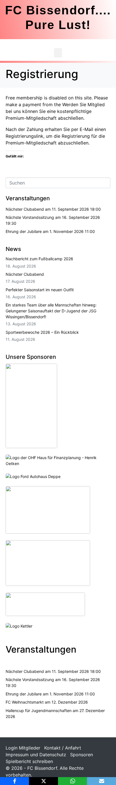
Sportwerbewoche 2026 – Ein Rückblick (42, 332)
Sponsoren (81, 754)
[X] (43, 781)
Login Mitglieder (23, 748)
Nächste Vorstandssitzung (30, 217)
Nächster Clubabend (25, 209)
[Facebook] (14, 781)
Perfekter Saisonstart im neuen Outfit (40, 289)
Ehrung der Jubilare (24, 231)
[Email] (101, 781)
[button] (58, 52)
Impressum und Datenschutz (36, 754)
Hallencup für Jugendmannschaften (39, 710)
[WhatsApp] (72, 781)
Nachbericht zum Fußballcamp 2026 (39, 258)
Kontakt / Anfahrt (62, 748)
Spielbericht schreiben (29, 761)
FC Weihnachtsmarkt (25, 702)
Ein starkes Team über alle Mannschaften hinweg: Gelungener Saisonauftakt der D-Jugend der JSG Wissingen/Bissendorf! (51, 311)
